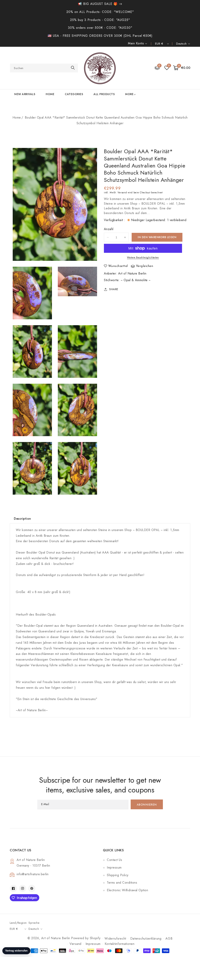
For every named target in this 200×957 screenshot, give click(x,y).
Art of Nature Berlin (132, 273)
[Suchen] (73, 67)
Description (22, 518)
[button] (181, 68)
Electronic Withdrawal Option (127, 890)
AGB (168, 938)
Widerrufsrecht (115, 938)
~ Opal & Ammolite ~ (136, 280)
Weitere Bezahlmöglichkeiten (143, 257)
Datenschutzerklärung (146, 938)
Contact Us (114, 860)
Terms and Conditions (122, 882)
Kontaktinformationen (120, 944)
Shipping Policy (118, 875)
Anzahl (108, 229)
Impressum (114, 867)
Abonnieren (147, 804)
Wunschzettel (118, 266)
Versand (122, 192)
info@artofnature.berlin (33, 874)
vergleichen (144, 266)
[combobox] (44, 68)
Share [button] (113, 289)
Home (16, 117)
